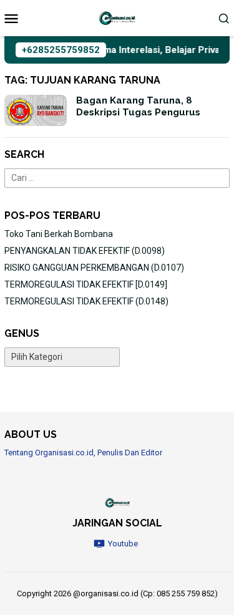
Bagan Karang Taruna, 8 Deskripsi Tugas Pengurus (138, 107)
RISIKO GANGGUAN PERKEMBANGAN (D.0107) (94, 268)
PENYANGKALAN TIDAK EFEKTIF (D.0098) (84, 251)
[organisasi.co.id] (117, 17)
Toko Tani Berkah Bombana (58, 234)
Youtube (123, 543)
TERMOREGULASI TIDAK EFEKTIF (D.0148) (86, 301)
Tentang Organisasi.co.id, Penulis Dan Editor (83, 452)
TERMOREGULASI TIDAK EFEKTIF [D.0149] (85, 284)
